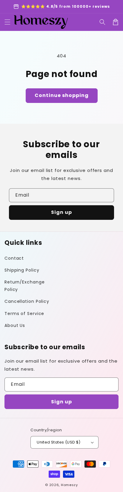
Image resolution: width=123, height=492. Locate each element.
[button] (102, 22)
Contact (14, 258)
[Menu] (7, 22)
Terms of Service (24, 313)
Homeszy (69, 484)
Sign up (61, 212)
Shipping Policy (21, 270)
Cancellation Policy (26, 301)
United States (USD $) (58, 442)
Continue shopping (62, 95)
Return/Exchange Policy (24, 285)
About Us (14, 325)
